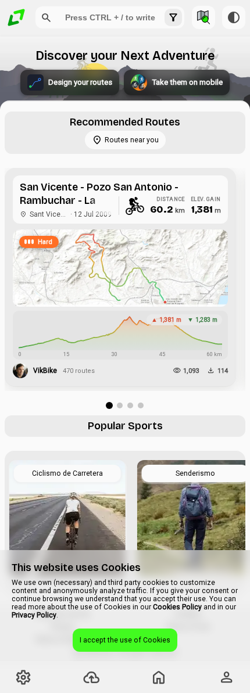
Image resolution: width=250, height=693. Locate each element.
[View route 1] (109, 405)
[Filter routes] (173, 17)
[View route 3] (130, 405)
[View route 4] (141, 405)
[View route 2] (120, 405)
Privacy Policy (34, 615)
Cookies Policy (177, 607)
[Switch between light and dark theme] (233, 17)
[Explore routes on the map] (203, 17)
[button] (46, 17)
